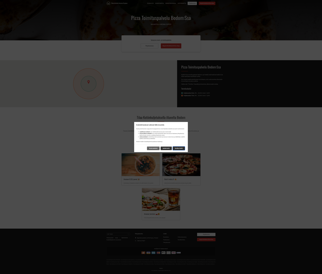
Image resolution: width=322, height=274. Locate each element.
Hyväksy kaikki (179, 148)
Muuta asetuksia (153, 148)
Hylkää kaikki (166, 148)
